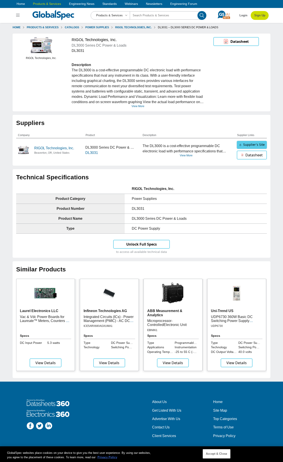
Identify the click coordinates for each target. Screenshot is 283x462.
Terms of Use (223, 427)
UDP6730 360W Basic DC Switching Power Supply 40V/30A (232, 321)
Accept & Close (216, 453)
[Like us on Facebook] (30, 426)
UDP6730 (217, 326)
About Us (159, 402)
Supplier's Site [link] (254, 144)
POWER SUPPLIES (97, 27)
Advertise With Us (166, 419)
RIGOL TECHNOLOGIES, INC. (133, 27)
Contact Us (161, 427)
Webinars (131, 4)
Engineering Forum (183, 4)
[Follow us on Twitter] (39, 426)
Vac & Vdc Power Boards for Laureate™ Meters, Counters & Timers (44, 321)
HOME (17, 27)
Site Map (220, 410)
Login (243, 15)
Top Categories (225, 419)
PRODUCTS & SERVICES (43, 27)
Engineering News (81, 4)
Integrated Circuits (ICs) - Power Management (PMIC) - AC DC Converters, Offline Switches (109, 321)
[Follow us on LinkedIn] (48, 426)
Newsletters (154, 4)
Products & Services (47, 4)
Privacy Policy (224, 436)
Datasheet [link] (239, 41)
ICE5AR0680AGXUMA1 (98, 326)
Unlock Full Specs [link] (141, 244)
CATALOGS (72, 27)
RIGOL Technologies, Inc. (54, 148)
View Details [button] (45, 362)
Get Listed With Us (166, 410)
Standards (109, 4)
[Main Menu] (18, 15)
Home (21, 4)
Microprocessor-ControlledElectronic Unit (167, 323)
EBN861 (152, 330)
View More (138, 106)
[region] (141, 454)
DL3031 (91, 153)
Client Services (164, 436)
